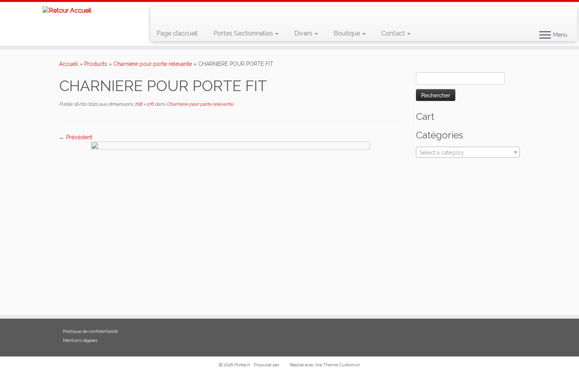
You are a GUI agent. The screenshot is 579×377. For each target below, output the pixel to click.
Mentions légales (80, 340)
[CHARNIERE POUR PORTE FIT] (230, 176)
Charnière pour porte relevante (152, 64)
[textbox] (468, 152)
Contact (393, 33)
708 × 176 (143, 104)
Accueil (68, 64)
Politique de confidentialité (90, 331)
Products (95, 64)
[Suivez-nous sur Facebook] (185, 16)
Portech (242, 365)
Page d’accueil (177, 33)
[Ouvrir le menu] (545, 35)
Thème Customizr (341, 365)
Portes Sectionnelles (244, 33)
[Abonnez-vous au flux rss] (162, 16)
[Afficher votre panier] (561, 12)
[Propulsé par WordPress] (283, 363)
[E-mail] (173, 16)
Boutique (348, 33)
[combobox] (468, 152)
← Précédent (75, 137)
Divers (304, 33)
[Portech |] (67, 10)
